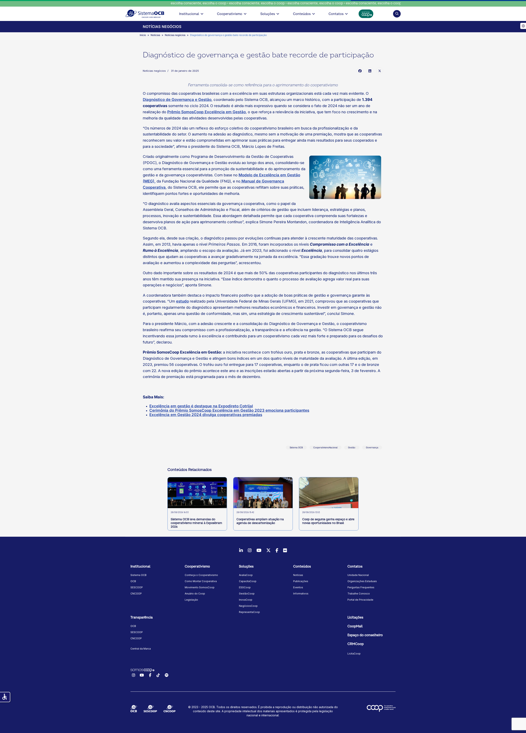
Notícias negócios (154, 70)
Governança (372, 447)
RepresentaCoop (249, 612)
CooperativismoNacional (325, 447)
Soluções (267, 14)
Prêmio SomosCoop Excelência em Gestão (206, 112)
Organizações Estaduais (362, 581)
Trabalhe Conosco (358, 593)
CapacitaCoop (247, 581)
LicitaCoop (354, 653)
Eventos (298, 587)
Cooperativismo (229, 14)
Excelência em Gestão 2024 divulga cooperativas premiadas (205, 414)
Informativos (300, 593)
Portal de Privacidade (360, 599)
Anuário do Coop (195, 593)
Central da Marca (140, 648)
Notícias (298, 575)
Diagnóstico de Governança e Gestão (177, 99)
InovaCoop (245, 599)
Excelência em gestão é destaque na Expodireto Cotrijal (201, 406)
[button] (397, 13)
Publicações (300, 581)
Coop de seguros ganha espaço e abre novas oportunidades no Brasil (328, 521)
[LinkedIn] (369, 70)
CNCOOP (136, 593)
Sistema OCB (296, 447)
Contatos (336, 14)
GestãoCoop (247, 593)
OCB (133, 581)
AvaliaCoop (246, 575)
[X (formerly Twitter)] (379, 70)
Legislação (191, 599)
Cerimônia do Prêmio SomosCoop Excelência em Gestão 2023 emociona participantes (229, 410)
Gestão (351, 447)
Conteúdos (302, 14)
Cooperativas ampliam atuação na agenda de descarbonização (260, 521)
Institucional (189, 14)
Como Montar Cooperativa (201, 581)
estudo (182, 301)
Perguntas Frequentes (360, 587)
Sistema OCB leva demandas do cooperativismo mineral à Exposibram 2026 (196, 523)
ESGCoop (245, 587)
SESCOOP (136, 587)
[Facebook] (359, 70)
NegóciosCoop (248, 605)
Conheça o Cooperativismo (201, 575)
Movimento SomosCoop (200, 587)
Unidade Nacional (358, 575)
